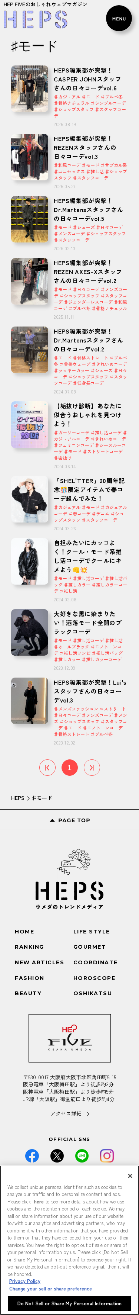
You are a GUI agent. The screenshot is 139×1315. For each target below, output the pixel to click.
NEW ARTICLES (39, 962)
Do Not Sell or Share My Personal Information (69, 1303)
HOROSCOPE (94, 978)
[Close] (130, 1176)
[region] (69, 1240)
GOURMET (89, 946)
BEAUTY (28, 993)
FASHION (29, 978)
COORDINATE (95, 962)
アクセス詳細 (66, 1113)
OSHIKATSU (92, 993)
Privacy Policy (24, 1281)
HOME (24, 931)
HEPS (17, 797)
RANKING (29, 946)
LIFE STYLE (91, 931)
